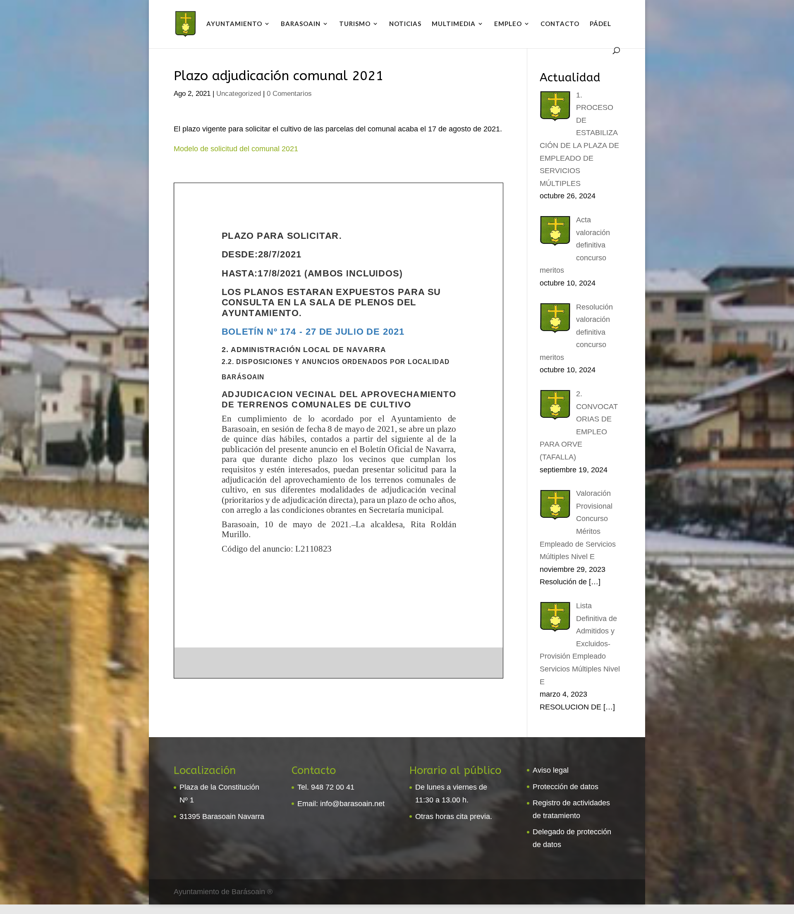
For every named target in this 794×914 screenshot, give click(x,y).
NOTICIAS (405, 24)
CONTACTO (559, 24)
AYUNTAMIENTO (234, 24)
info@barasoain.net (352, 804)
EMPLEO (508, 24)
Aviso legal (551, 770)
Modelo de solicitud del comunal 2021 (236, 149)
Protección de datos (565, 787)
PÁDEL (600, 24)
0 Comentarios (289, 94)
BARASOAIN (300, 24)
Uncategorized (238, 94)
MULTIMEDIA (454, 24)
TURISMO (355, 24)
